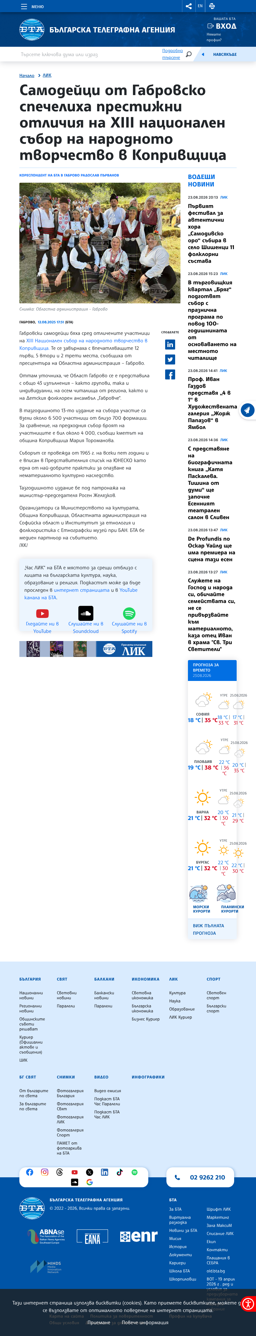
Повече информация (145, 1322)
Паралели (66, 1006)
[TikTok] (121, 1172)
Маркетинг (218, 1217)
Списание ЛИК (220, 1233)
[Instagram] (46, 1172)
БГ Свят (27, 1077)
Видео (101, 1077)
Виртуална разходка (180, 1220)
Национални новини (31, 996)
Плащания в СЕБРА (218, 1261)
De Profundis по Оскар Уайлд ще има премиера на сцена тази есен (211, 549)
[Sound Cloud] (76, 1182)
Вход (226, 26)
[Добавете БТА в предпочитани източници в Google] (91, 1182)
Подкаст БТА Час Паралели (107, 1102)
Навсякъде (225, 54)
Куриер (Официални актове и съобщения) (30, 1045)
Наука (174, 1001)
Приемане (98, 1322)
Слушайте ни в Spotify (129, 623)
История (178, 1246)
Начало (26, 75)
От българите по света (33, 1093)
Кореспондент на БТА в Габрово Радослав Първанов (69, 175)
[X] (91, 1172)
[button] (188, 6)
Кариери (177, 1263)
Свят (62, 979)
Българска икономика (142, 1009)
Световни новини (66, 996)
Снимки (66, 1077)
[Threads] (61, 1172)
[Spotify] (136, 1172)
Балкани (104, 979)
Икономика (146, 979)
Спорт (213, 979)
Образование (182, 1009)
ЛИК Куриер (180, 1017)
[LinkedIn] (106, 1172)
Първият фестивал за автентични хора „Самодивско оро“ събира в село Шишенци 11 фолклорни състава (211, 233)
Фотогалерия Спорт (70, 1133)
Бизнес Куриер (146, 1019)
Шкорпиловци (182, 1279)
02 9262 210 (207, 1177)
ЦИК (23, 1060)
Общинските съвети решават (32, 1024)
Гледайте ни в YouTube (42, 623)
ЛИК (47, 75)
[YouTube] (76, 1172)
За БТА (175, 1209)
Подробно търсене (172, 54)
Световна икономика (142, 996)
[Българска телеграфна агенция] (32, 1208)
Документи (180, 1254)
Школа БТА (179, 1271)
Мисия (175, 1238)
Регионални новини (30, 1009)
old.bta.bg (216, 1271)
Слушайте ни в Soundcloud (85, 623)
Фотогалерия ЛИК (70, 1120)
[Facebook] (31, 1172)
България (30, 979)
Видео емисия (107, 1090)
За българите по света (32, 1107)
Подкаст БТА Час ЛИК (107, 1115)
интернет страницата (82, 590)
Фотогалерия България (70, 1093)
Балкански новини (104, 996)
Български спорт (216, 1009)
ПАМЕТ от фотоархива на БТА (69, 1148)
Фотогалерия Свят (70, 1107)
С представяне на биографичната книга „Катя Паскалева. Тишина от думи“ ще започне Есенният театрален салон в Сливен (210, 483)
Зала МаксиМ (219, 1225)
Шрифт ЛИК (219, 1209)
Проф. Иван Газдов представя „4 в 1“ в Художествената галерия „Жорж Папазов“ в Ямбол (212, 403)
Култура (177, 993)
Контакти (217, 1249)
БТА (173, 1200)
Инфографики (148, 1077)
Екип (211, 1241)
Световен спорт (216, 996)
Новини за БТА (183, 1230)
